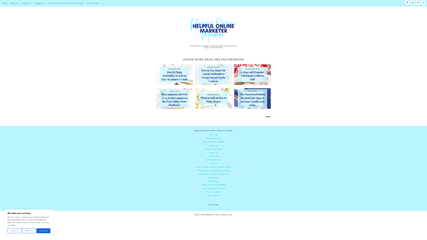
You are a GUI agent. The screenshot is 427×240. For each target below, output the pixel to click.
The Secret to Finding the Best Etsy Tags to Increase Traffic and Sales (252, 99)
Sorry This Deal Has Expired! (213, 188)
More (268, 116)
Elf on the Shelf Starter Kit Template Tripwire (213, 167)
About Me (213, 135)
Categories (213, 145)
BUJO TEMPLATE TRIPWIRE (213, 142)
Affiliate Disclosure (213, 138)
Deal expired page (213, 160)
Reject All (29, 231)
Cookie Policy (213, 156)
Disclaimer (213, 163)
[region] (28, 223)
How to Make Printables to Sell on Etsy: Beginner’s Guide (174, 75)
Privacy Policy (213, 177)
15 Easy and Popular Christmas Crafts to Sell (252, 75)
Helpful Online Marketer (203, 215)
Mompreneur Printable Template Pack (213, 174)
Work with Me (213, 195)
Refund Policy (213, 181)
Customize (14, 231)
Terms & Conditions (213, 192)
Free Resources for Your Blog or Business (213, 170)
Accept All (43, 231)
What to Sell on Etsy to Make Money (213, 99)
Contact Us (213, 152)
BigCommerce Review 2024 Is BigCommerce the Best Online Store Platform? (174, 99)
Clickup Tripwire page (213, 149)
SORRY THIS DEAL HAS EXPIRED (213, 185)
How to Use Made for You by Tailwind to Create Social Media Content (213, 76)
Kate (230, 215)
